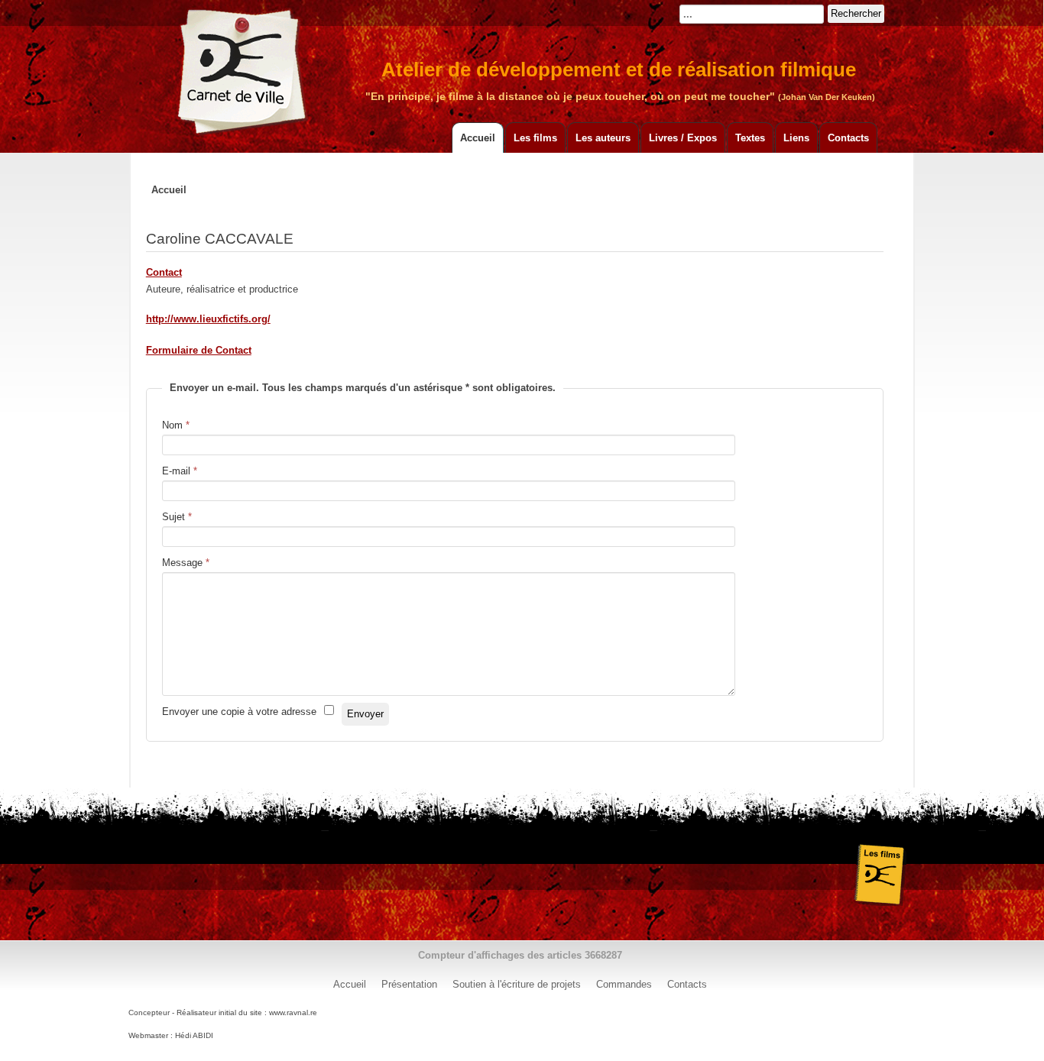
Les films (535, 138)
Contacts (848, 138)
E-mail (179, 471)
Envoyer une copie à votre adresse (239, 711)
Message (185, 562)
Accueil (477, 138)
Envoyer (365, 714)
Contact (164, 272)
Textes (750, 138)
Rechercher (856, 13)
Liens (796, 138)
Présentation (409, 984)
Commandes (624, 984)
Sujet (177, 516)
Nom (176, 425)
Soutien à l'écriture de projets (516, 984)
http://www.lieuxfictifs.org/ (208, 319)
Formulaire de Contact (198, 350)
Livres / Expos (683, 138)
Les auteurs (603, 138)
